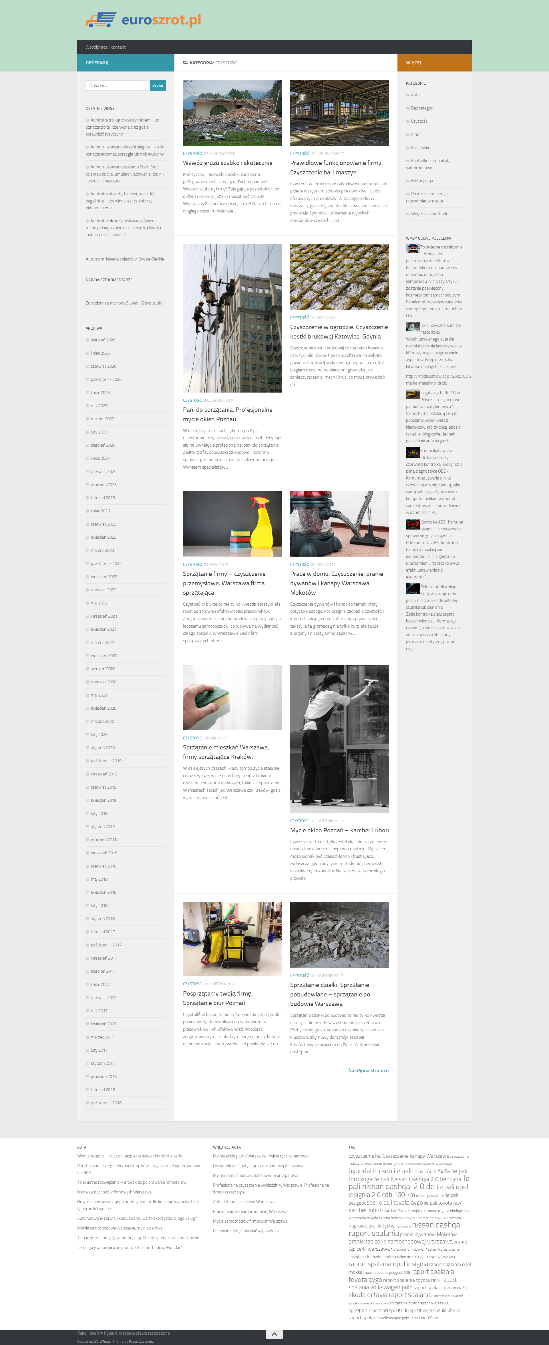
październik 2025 (106, 379)
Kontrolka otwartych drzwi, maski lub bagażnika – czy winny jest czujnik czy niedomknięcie (121, 200)
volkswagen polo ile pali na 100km (409, 1318)
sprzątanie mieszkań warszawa (369, 1303)
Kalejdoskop (422, 147)
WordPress (102, 1341)
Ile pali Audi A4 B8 (431, 1171)
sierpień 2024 (103, 445)
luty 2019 (99, 813)
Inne (415, 134)
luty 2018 (99, 905)
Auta (415, 95)
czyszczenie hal (365, 1156)
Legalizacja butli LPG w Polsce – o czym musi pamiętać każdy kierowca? (433, 399)
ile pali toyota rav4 (443, 1203)
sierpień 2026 (103, 340)
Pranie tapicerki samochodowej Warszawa (250, 1211)
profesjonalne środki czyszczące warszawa (419, 1256)
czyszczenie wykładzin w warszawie (429, 1164)
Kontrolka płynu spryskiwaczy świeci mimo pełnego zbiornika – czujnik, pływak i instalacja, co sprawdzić (123, 227)
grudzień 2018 (104, 839)
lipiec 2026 (100, 353)
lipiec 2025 (100, 392)
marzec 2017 (102, 1037)
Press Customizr (142, 1341)
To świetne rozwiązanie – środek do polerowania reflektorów (434, 253)
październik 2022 (106, 563)
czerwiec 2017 (103, 997)
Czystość (192, 153)
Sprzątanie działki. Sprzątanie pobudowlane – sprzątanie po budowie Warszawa (330, 994)
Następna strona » (368, 1070)
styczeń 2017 (103, 1063)
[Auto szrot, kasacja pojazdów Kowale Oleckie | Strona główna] (145, 20)
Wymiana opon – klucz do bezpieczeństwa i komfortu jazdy (129, 1156)
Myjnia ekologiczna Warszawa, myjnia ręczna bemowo (261, 1156)
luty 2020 (99, 734)
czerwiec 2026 (103, 366)
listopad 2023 (103, 497)
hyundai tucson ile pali (380, 1171)
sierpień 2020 (103, 668)
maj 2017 (99, 1010)
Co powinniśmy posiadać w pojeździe (246, 1230)
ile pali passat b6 (430, 1195)
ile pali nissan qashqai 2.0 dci (409, 1182)
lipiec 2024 (100, 458)
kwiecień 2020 (103, 708)
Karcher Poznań (397, 1210)
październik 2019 (106, 760)
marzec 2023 (102, 550)
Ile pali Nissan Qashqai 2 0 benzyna (417, 1179)
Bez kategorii (422, 108)
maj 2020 (99, 695)
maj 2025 (99, 405)
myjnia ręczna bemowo (386, 1217)
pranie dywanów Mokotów (428, 1234)
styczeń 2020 (103, 747)
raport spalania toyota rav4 (412, 1280)
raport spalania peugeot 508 (386, 1272)
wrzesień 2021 (104, 616)
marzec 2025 (102, 418)
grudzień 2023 (104, 484)
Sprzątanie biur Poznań (448, 1296)
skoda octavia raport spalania (390, 1294)
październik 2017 (106, 945)
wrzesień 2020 (104, 655)
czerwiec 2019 (103, 787)
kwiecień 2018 (103, 892)
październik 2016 (106, 1102)
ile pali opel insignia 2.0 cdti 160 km (408, 1191)
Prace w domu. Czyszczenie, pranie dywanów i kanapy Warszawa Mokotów (336, 583)
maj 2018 (99, 879)
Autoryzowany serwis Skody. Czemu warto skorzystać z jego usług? (137, 1218)
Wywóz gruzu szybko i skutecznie (227, 163)
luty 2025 (99, 432)
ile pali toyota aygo (399, 1202)
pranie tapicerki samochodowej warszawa (401, 1241)
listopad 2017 (103, 931)
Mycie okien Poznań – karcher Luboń (339, 830)
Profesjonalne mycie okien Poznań (413, 1250)
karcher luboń (366, 1209)
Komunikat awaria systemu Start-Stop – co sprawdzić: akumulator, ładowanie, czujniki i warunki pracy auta (125, 174)
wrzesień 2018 (104, 852)
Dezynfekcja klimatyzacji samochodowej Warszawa (258, 1165)
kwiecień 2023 (103, 537)
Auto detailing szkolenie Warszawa (243, 1201)
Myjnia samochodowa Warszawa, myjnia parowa (119, 1228)
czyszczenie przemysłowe (384, 1163)
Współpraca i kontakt (105, 47)
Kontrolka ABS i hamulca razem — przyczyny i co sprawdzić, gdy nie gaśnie (434, 529)
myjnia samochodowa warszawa (433, 1217)
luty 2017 (99, 1050)
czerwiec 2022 (103, 589)
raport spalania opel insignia (388, 1264)
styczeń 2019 (103, 826)
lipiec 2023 (100, 511)
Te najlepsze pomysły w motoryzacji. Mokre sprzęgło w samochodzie (138, 1237)
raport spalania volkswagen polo (403, 1283)
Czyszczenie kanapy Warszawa (416, 1156)
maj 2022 (99, 603)
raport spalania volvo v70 (440, 1287)
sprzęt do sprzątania (410, 1310)
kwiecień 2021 (103, 629)
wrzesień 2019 (104, 774)
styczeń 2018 (103, 918)
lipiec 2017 (100, 984)
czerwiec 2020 (103, 682)
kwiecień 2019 (103, 800)
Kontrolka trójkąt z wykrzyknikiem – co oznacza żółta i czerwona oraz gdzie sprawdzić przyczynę (122, 127)
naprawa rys (403, 1226)
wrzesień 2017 (104, 958)
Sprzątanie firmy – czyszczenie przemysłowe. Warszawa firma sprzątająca (224, 583)
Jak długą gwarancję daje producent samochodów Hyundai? (129, 1247)
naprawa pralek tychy (372, 1226)
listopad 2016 (103, 1089)
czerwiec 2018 (103, 866)
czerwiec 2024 (103, 471)
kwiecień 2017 (103, 1023)
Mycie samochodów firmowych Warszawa (114, 1192)
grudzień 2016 (104, 1076)
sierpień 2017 (103, 971)
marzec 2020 (102, 721)
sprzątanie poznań (368, 1310)
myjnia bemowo (424, 1210)
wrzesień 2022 (104, 576)
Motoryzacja (422, 180)
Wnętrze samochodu (429, 213)
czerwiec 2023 (103, 524)
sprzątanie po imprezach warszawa (419, 1303)
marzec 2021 (102, 642)
